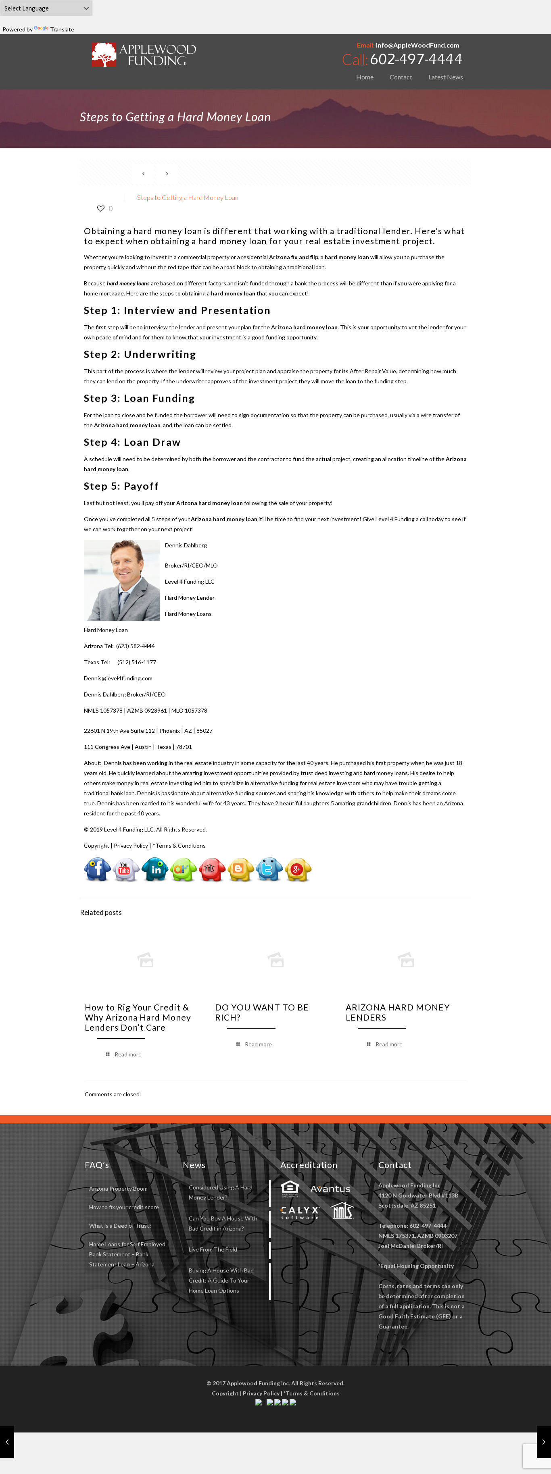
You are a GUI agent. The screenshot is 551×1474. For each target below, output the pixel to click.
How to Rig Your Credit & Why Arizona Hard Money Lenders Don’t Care (138, 1017)
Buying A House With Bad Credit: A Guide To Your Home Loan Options (221, 1280)
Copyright (96, 845)
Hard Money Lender (190, 597)
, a (319, 257)
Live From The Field (213, 1249)
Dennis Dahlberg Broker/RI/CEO (125, 694)
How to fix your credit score (124, 1207)
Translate (62, 29)
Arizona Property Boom (118, 1188)
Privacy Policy (131, 845)
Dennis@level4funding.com (118, 678)
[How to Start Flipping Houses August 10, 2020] (544, 1442)
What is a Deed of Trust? (120, 1225)
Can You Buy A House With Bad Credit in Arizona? (223, 1223)
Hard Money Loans (188, 613)
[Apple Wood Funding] (144, 54)
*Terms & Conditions (179, 845)
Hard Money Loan (106, 629)
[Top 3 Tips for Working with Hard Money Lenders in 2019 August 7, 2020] (7, 1442)
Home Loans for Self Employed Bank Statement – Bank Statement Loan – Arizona (127, 1254)
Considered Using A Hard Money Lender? (221, 1192)
